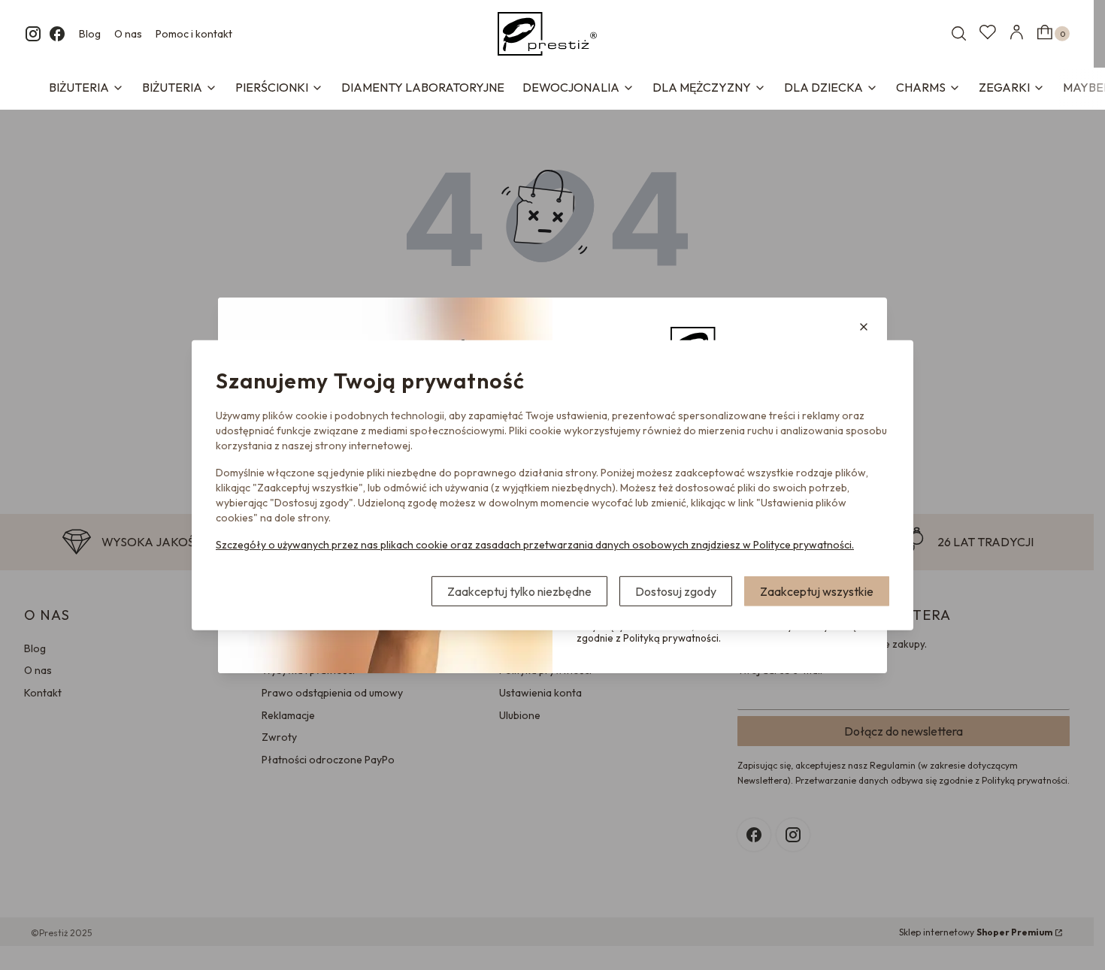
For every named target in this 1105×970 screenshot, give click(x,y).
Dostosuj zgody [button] (675, 591)
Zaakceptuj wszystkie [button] (816, 591)
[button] (863, 327)
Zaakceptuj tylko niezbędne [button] (519, 591)
